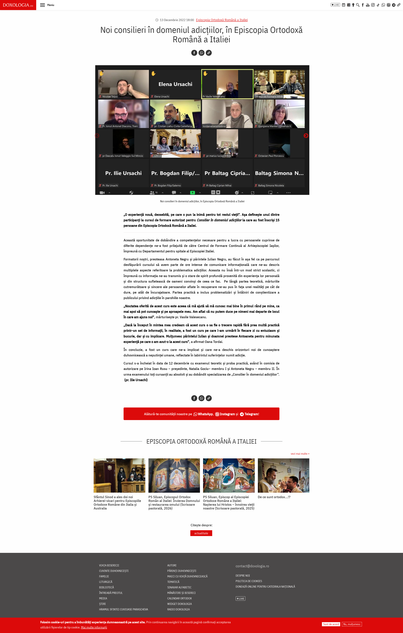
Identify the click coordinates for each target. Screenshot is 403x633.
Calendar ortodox (179, 598)
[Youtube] (368, 4)
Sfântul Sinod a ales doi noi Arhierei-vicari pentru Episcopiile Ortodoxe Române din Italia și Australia (117, 502)
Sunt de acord (331, 624)
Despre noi (243, 575)
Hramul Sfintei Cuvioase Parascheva (123, 609)
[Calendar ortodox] (343, 4)
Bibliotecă (106, 587)
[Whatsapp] (201, 53)
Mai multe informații (94, 627)
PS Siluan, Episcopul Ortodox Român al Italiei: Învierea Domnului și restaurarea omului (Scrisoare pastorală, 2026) (174, 502)
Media (103, 598)
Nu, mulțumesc (351, 624)
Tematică (173, 582)
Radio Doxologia (178, 609)
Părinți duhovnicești (181, 571)
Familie (104, 576)
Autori (171, 565)
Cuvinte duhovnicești (114, 571)
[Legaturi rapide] (399, 5)
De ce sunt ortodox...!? (274, 497)
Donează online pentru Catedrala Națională (265, 586)
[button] (47, 5)
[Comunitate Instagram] (388, 4)
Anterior (97, 136)
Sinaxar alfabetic (179, 587)
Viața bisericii (109, 565)
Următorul (306, 136)
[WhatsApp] (383, 4)
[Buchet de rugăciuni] (353, 4)
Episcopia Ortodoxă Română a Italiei (222, 19)
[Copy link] (209, 53)
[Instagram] (373, 4)
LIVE (336, 4)
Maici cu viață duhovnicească (187, 576)
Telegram (251, 414)
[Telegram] (394, 4)
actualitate (201, 533)
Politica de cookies (249, 581)
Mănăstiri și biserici (181, 593)
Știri (102, 604)
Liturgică (105, 582)
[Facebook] (363, 4)
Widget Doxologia (179, 604)
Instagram (227, 414)
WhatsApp (205, 414)
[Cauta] (358, 5)
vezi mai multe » (300, 453)
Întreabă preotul (111, 593)
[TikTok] (378, 4)
